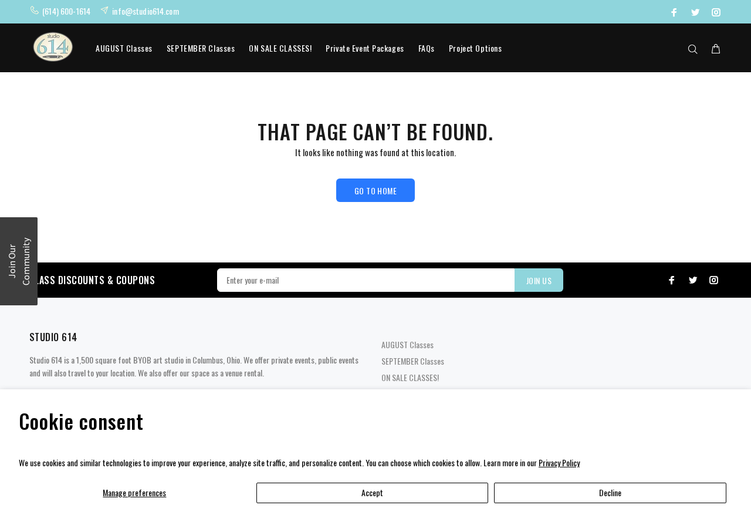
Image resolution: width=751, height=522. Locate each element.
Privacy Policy (559, 462)
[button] (19, 261)
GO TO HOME (375, 190)
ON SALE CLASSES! (280, 48)
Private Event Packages (365, 48)
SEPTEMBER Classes (201, 48)
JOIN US (539, 280)
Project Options (475, 48)
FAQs (426, 48)
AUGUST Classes (124, 48)
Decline (610, 492)
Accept (372, 492)
